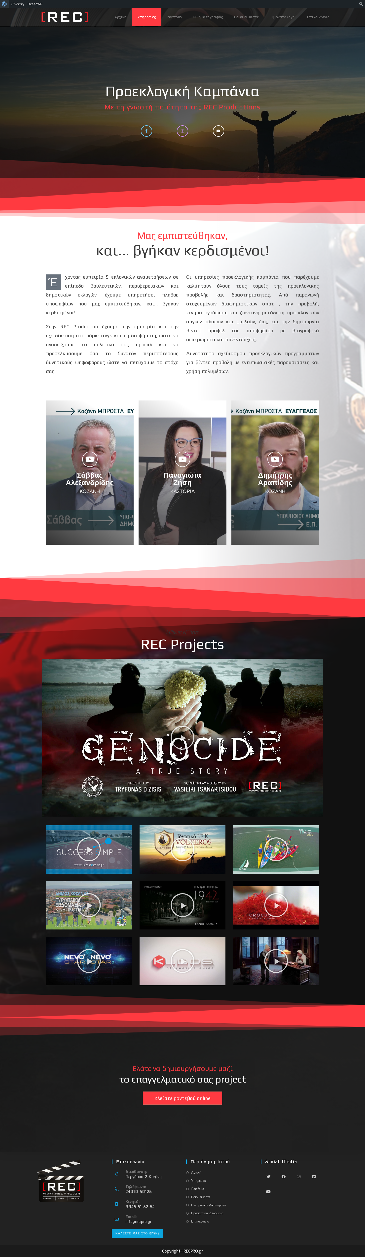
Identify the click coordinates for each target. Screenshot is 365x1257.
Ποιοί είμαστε (200, 1197)
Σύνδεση (17, 4)
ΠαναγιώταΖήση (182, 479)
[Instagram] (298, 1176)
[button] (182, 737)
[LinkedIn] (314, 1176)
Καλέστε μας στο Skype (137, 1233)
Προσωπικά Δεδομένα (207, 1213)
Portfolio (197, 1189)
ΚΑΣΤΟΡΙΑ (182, 491)
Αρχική (196, 1172)
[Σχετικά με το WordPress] (4, 4)
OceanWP (35, 4)
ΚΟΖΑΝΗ (90, 491)
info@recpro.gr (138, 1221)
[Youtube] (268, 1191)
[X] (268, 1176)
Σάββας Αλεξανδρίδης (90, 479)
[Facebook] (283, 1176)
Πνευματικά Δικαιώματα (208, 1205)
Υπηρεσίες (198, 1181)
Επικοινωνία (200, 1221)
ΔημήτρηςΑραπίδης (275, 479)
